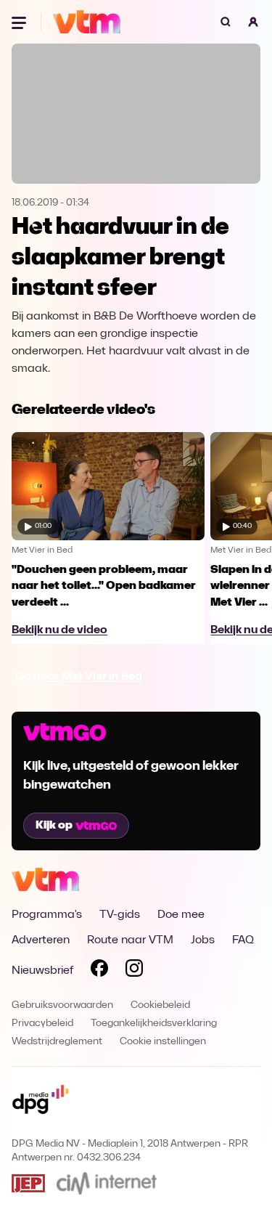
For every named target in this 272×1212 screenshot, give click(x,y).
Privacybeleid (42, 1023)
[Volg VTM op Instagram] (134, 971)
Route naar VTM (130, 940)
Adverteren (41, 940)
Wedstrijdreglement (57, 1041)
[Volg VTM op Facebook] (99, 971)
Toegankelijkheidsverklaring (154, 1023)
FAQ (243, 940)
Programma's (47, 915)
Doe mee (181, 915)
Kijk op (54, 825)
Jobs (203, 940)
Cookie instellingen (163, 1041)
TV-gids (119, 915)
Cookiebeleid (160, 1005)
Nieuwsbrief (42, 971)
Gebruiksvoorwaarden (62, 1005)
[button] (253, 22)
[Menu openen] (20, 21)
